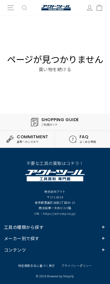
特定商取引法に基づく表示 (36, 265)
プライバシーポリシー (76, 265)
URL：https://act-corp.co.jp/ (55, 213)
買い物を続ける (55, 69)
